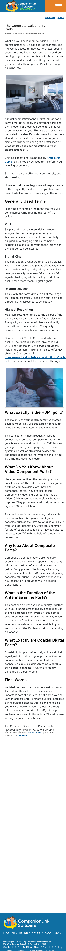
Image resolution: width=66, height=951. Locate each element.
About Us (48, 947)
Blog (59, 947)
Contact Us (10, 947)
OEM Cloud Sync (30, 947)
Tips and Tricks (34, 732)
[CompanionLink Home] (22, 6)
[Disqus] (34, 785)
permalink (22, 735)
